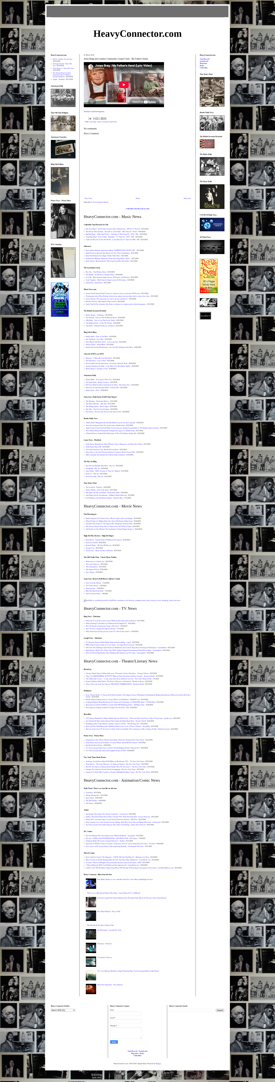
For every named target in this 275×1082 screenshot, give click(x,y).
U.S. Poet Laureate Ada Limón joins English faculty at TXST (106, 750)
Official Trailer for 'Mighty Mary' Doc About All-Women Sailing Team (109, 521)
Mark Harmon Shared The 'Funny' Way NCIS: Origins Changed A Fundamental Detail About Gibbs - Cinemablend (123, 650)
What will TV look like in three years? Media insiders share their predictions (111, 620)
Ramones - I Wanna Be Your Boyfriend (99, 358)
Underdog (89, 792)
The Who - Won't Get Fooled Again (97, 409)
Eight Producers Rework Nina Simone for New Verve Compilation (108, 253)
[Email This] (94, 118)
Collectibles (204, 68)
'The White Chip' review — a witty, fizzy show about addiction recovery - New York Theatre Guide (119, 679)
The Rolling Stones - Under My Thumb (99, 323)
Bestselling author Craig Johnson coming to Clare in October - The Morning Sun (112, 724)
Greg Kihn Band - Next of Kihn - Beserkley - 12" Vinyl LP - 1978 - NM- (110, 237)
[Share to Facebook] (102, 118)
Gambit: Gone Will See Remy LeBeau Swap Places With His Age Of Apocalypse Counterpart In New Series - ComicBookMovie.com (129, 868)
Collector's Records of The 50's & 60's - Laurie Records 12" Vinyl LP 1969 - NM (112, 239)
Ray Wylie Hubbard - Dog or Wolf (108, 911)
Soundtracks (204, 61)
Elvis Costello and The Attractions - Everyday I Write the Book (106, 363)
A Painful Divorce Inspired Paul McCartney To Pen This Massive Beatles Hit (111, 433)
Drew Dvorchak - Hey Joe (94, 476)
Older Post (187, 198)
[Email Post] (90, 118)
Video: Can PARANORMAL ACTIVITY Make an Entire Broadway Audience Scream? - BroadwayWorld (120, 676)
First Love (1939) (92, 542)
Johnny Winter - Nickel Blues (95, 344)
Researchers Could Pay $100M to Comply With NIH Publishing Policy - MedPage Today (115, 705)
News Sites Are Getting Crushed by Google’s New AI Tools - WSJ (107, 707)
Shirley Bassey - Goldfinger (95, 315)
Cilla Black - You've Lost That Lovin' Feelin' (100, 320)
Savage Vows (90, 548)
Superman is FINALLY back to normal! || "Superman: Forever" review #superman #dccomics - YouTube (120, 843)
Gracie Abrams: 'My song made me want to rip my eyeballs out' (107, 299)
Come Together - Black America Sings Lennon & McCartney (106, 280)
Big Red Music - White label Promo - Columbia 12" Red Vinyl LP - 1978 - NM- (112, 234)
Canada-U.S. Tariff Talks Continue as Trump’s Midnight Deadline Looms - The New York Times (118, 772)
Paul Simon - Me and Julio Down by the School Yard (103, 412)
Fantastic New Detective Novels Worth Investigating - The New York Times (111, 769)
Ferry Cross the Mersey (93, 583)
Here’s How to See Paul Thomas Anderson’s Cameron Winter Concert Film (110, 452)
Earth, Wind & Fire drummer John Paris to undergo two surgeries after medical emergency (116, 304)
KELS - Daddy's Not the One (62, 59)
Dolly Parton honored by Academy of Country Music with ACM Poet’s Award (111, 742)
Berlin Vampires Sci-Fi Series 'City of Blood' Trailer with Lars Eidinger (109, 518)
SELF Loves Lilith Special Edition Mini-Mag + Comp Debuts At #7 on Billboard (113, 893)
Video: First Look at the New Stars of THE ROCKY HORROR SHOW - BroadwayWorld (115, 684)
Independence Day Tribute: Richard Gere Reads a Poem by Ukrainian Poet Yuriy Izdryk (115, 740)
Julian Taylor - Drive (93, 390)
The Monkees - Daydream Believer (97, 401)
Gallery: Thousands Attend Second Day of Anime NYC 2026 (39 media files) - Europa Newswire (118, 817)
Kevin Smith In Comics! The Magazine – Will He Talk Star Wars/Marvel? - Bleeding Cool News (117, 857)
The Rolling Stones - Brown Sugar (97, 406)
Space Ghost (90, 798)
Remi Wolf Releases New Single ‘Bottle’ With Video (103, 256)
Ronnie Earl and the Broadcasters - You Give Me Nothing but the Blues (109, 347)
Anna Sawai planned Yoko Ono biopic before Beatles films (105, 425)
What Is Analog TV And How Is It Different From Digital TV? (106, 623)
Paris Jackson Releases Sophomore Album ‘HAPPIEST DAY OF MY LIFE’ (110, 250)
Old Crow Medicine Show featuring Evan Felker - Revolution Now (108, 385)
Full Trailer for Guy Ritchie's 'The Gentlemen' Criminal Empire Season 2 (110, 529)
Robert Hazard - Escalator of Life (97, 368)
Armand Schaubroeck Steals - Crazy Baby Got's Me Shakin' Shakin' (108, 366)
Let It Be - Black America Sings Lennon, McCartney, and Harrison (108, 277)
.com (137, 33)
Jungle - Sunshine (59, 79)
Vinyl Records (205, 59)
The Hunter (89, 803)
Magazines (203, 63)
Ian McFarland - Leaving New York (109, 930)
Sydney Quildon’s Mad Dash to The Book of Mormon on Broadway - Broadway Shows (115, 681)
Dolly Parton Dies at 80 (93, 447)
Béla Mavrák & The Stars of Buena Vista (100, 925)
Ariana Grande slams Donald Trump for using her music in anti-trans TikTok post (113, 293)
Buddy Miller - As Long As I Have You (99, 379)
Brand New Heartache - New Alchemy (110, 985)
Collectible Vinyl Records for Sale (137, 209)
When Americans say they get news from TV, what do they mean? (107, 631)
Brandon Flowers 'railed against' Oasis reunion (101, 301)
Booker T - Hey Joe (92, 474)
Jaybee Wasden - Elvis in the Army (97, 490)
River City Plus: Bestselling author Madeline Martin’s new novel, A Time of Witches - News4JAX (118, 726)
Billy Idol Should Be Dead (94, 591)
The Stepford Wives (92, 569)
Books (202, 65)
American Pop (90, 588)
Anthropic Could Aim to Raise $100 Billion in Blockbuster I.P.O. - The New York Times (115, 761)
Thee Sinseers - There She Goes (63, 68)
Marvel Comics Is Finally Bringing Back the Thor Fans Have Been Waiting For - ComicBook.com (118, 860)
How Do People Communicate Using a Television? (102, 626)
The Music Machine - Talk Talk (96, 404)
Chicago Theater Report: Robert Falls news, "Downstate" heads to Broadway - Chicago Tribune (117, 673)
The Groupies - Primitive (94, 487)
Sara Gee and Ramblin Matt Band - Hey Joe (100, 466)
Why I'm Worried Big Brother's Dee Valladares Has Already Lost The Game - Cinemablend (116, 653)
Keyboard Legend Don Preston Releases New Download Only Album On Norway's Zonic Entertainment (131, 898)
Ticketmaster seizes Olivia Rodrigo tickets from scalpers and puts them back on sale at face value (118, 296)
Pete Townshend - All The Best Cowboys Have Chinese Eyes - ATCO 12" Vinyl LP (113, 229)
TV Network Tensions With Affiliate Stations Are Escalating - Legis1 (108, 642)
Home (138, 198)
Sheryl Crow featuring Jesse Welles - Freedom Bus (102, 387)
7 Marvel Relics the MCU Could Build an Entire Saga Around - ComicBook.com (112, 865)
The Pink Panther (91, 800)
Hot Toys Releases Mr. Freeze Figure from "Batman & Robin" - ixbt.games (110, 835)
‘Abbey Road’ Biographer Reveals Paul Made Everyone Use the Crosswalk (110, 422)
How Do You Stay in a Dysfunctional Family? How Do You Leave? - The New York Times (116, 767)
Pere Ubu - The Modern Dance (96, 272)
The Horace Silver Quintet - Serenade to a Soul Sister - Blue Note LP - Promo (111, 231)
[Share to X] (99, 118)
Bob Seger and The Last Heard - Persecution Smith (102, 492)
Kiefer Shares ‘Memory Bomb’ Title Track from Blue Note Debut (107, 261)
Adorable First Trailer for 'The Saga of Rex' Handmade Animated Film (109, 523)
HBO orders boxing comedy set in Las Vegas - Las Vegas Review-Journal (110, 645)
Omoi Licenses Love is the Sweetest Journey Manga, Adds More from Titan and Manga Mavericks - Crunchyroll (123, 822)
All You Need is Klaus (93, 593)
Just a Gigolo (90, 572)
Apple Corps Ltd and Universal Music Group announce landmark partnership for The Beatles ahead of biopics (122, 428)
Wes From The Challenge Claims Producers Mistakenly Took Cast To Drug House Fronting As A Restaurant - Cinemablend (126, 647)
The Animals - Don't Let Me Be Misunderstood (101, 317)
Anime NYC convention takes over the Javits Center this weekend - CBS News (112, 819)
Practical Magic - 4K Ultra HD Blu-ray (98, 545)
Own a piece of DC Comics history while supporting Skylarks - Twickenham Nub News (115, 846)
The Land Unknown (92, 564)
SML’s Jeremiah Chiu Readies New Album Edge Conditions (105, 455)
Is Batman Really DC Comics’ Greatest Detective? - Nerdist (105, 841)
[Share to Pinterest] (105, 118)
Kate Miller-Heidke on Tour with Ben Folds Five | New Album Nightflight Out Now (125, 879)
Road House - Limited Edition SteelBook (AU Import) (104, 540)
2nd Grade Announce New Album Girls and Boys (102, 449)
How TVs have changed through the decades (100, 629)
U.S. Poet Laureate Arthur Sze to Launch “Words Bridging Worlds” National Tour (113, 748)
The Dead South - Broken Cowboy (97, 382)
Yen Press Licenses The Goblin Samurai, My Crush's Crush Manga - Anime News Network (116, 825)
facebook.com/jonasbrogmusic (94, 111)
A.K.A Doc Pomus (92, 585)
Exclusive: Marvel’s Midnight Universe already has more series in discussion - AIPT (113, 862)
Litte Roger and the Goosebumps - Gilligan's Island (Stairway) (106, 495)
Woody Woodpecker (92, 795)
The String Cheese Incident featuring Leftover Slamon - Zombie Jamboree (62, 74)
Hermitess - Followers (104, 943)
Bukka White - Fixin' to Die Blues (97, 336)
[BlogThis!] (97, 118)
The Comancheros (92, 567)
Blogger (158, 1063)
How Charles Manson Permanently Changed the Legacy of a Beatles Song (110, 430)
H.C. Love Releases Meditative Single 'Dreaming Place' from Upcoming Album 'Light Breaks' (128, 971)
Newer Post (88, 198)
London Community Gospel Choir (107, 121)
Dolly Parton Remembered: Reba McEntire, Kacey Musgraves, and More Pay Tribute (114, 444)
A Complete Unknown (104, 957)
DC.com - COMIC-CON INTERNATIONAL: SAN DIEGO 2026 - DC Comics (111, 838)
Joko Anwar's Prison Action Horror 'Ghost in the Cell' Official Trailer (108, 526)
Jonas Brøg (93, 121)
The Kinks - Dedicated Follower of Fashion (100, 326)
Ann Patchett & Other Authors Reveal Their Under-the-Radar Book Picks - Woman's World (116, 721)
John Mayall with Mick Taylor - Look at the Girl (102, 342)
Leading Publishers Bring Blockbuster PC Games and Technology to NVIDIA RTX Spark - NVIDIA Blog (120, 702)
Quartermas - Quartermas (94, 282)
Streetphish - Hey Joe (93, 468)
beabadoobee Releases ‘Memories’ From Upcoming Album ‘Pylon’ (108, 258)
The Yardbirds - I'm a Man (94, 339)
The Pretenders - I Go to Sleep (96, 360)
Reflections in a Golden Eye (95, 561)
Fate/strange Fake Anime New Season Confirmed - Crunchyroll (106, 814)
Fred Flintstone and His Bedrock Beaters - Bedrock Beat (104, 498)
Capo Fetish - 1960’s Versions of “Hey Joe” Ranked (103, 471)
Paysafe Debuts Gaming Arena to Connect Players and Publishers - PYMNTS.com (113, 699)
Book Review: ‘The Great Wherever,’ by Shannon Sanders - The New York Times (113, 764)
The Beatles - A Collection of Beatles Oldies (100, 274)
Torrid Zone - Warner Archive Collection (99, 550)
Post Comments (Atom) (100, 202)
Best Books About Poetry (94, 745)
